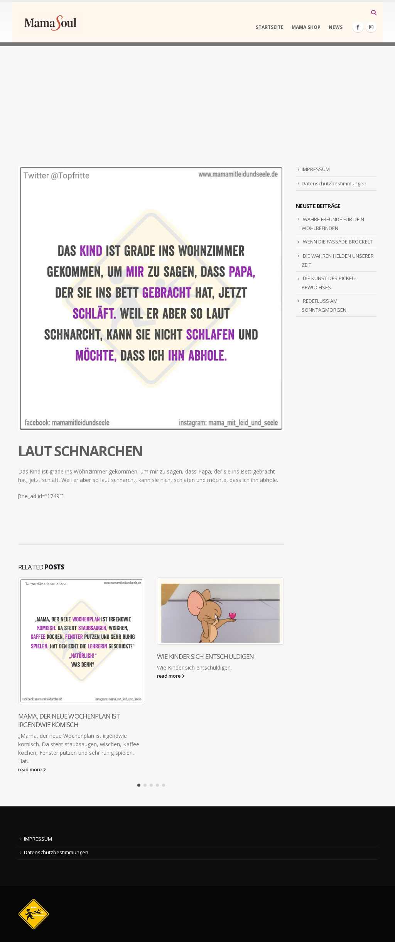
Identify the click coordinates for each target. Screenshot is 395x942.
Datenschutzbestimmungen (334, 183)
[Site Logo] (51, 22)
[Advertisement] (197, 100)
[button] (373, 12)
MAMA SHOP (306, 27)
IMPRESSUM (316, 169)
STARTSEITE (270, 27)
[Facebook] (358, 27)
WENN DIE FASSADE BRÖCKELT (338, 241)
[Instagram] (371, 27)
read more (30, 769)
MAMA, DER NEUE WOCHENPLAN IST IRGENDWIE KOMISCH (69, 720)
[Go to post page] (81, 641)
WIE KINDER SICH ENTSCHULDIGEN (205, 656)
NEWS (336, 27)
